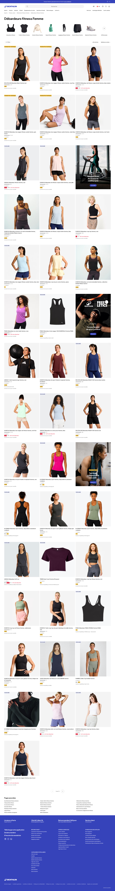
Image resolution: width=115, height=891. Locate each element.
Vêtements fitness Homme (82, 800)
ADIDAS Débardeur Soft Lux (11, 579)
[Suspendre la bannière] (107, 2)
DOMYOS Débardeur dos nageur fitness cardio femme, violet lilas (57, 132)
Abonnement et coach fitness (83, 806)
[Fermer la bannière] (110, 2)
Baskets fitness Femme (90, 35)
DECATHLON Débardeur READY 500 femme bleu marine (90, 380)
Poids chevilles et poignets (10, 812)
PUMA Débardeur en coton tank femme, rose (16, 331)
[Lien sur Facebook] (5, 839)
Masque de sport (44, 808)
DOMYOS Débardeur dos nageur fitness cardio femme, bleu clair (21, 282)
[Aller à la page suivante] (62, 791)
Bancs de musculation (81, 808)
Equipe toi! (93, 482)
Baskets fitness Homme (46, 802)
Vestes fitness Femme (37, 35)
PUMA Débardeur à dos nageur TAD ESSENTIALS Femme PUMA (56, 331)
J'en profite (93, 185)
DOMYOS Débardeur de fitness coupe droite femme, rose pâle (56, 182)
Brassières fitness (11, 35)
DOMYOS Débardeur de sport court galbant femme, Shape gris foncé (57, 529)
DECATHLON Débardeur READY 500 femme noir (88, 430)
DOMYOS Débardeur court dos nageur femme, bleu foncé (19, 778)
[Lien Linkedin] (11, 839)
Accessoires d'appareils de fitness (84, 810)
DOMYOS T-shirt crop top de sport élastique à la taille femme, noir (56, 628)
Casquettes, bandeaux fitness (83, 802)
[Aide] (102, 6)
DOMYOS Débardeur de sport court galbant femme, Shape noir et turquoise (21, 679)
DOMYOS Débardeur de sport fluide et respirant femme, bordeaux (55, 380)
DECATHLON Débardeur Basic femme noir (15, 83)
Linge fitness (7, 810)
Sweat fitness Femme (51, 35)
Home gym (42, 810)
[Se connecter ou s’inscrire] (106, 6)
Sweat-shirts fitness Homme (47, 800)
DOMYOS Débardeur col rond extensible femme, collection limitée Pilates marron (92, 282)
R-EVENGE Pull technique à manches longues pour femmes (20, 729)
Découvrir (93, 333)
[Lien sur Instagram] (8, 839)
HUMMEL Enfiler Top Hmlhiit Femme (85, 678)
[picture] (21, 63)
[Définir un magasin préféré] (93, 6)
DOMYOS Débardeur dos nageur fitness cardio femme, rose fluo (57, 83)
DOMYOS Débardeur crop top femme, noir (87, 231)
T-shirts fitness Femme (24, 35)
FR (99, 6)
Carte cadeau (106, 10)
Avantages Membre (97, 10)
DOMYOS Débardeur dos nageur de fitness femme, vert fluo (20, 430)
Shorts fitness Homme (45, 804)
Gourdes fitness (8, 806)
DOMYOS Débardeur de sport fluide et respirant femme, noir (20, 479)
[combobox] (106, 42)
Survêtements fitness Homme (11, 800)
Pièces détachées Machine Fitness (84, 804)
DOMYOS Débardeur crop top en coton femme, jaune (54, 282)
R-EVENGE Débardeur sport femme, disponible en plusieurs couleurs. (56, 480)
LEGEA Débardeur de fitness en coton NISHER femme (54, 678)
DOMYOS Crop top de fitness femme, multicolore (17, 628)
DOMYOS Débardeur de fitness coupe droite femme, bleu (55, 231)
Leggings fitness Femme (64, 35)
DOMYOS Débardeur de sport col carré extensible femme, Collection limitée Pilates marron (20, 232)
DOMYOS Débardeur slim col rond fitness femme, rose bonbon (57, 729)
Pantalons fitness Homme (10, 808)
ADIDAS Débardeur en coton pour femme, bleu (52, 430)
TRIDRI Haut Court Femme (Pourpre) (49, 579)
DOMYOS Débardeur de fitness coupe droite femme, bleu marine (93, 83)
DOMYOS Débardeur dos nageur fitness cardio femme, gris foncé (20, 132)
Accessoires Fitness (9, 804)
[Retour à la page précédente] (52, 791)
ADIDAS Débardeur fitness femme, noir (14, 182)
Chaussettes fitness (9, 802)
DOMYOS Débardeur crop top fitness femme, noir (89, 579)
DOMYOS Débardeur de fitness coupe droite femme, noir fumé (92, 132)
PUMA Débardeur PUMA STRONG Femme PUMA (88, 628)
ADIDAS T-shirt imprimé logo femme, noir (15, 380)
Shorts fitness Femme (77, 35)
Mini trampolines (44, 812)
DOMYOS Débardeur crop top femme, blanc (87, 729)
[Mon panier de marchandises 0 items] (109, 6)
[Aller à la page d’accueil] (10, 6)
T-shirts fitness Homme (45, 806)
